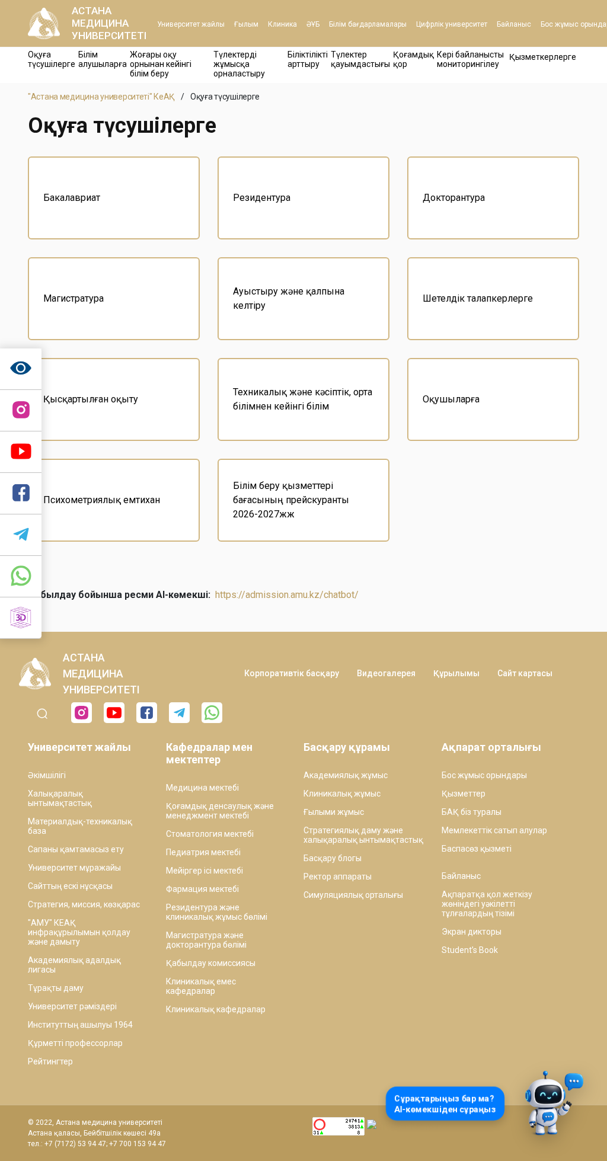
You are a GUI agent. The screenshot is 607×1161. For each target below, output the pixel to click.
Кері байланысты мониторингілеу (470, 59)
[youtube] (114, 712)
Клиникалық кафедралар (216, 1009)
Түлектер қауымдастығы (360, 59)
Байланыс (514, 24)
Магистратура (73, 298)
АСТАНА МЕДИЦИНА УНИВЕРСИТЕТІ (109, 23)
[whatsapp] (20, 576)
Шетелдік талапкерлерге (478, 298)
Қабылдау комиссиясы (210, 963)
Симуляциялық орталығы (353, 895)
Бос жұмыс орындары (484, 775)
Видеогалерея (386, 673)
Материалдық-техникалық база (80, 826)
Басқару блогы (333, 858)
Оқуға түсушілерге (51, 59)
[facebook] (146, 712)
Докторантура (454, 197)
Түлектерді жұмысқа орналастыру (239, 64)
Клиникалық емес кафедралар (201, 986)
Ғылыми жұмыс (334, 812)
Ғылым (246, 24)
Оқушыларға (451, 399)
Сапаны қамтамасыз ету (76, 849)
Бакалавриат (71, 197)
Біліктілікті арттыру (307, 59)
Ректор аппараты (338, 876)
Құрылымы (456, 673)
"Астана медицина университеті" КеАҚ (101, 96)
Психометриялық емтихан (101, 500)
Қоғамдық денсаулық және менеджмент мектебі (220, 810)
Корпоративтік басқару (291, 673)
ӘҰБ (313, 24)
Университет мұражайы (74, 867)
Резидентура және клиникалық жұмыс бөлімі (216, 912)
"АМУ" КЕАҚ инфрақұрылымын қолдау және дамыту (79, 932)
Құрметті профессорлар (75, 1043)
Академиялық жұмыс (346, 775)
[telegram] (20, 535)
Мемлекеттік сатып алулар (494, 830)
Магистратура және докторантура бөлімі (206, 939)
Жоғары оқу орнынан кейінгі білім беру (160, 64)
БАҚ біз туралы (471, 812)
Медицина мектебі (202, 787)
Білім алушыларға (102, 59)
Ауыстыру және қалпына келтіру (288, 298)
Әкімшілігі (47, 775)
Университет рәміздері (72, 1006)
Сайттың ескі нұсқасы (70, 886)
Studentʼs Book (470, 950)
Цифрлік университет (451, 24)
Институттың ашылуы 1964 (80, 1024)
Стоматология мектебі (210, 834)
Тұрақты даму (56, 988)
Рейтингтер (50, 1061)
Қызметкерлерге (542, 57)
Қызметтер (463, 793)
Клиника (282, 24)
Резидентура (261, 197)
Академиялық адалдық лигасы (74, 964)
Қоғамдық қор (413, 59)
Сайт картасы (524, 673)
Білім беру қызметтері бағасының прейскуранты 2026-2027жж (291, 500)
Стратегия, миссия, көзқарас (84, 904)
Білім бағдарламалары (368, 24)
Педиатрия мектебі (203, 852)
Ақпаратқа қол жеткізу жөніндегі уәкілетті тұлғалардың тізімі (487, 904)
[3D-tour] (20, 618)
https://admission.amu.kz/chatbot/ (287, 594)
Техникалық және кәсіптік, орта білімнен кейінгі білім (302, 399)
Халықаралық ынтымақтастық (60, 798)
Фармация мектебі (202, 889)
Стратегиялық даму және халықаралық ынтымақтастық (363, 835)
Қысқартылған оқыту (90, 399)
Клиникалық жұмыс (342, 793)
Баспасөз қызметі (477, 848)
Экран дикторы (471, 931)
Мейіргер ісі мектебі (204, 870)
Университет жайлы (191, 24)
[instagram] (20, 410)
